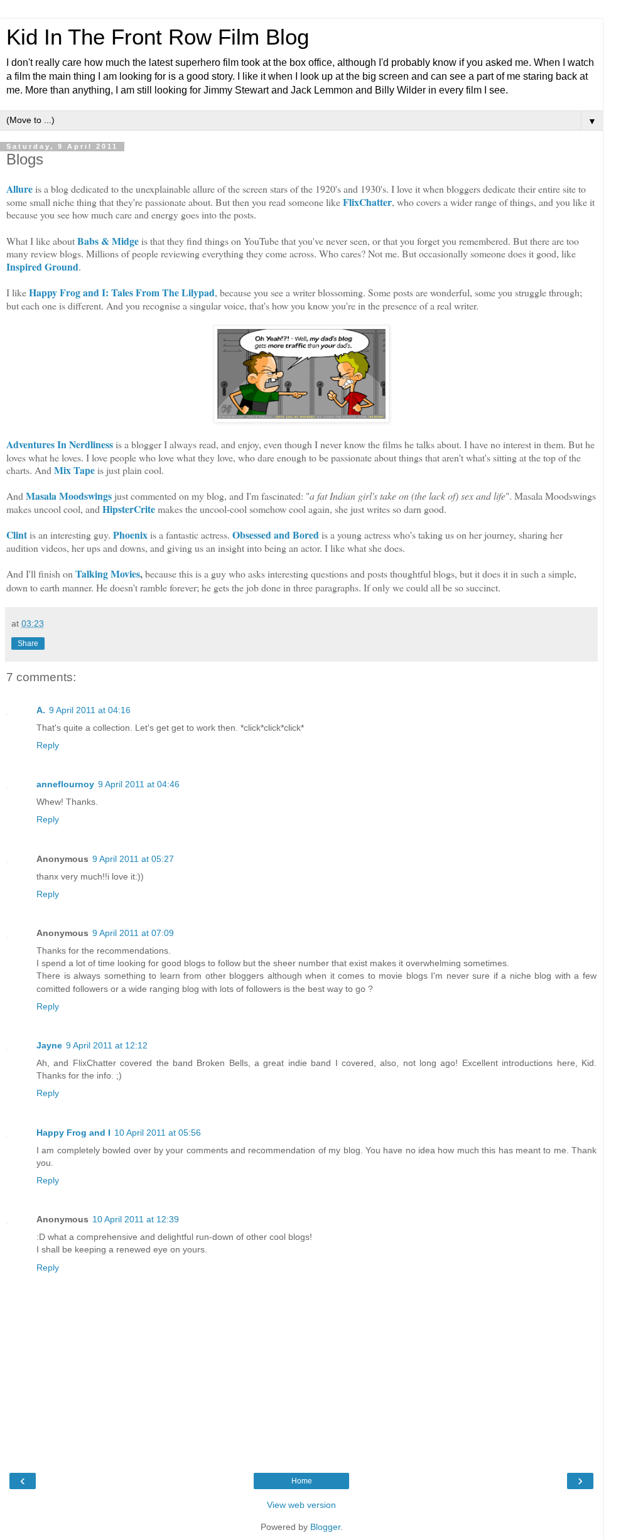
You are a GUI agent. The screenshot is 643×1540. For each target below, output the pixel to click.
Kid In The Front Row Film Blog (157, 37)
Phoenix (130, 534)
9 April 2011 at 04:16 (90, 710)
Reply (47, 745)
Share (28, 643)
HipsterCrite (128, 509)
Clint (16, 534)
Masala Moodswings (69, 495)
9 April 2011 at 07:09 (133, 933)
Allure (19, 188)
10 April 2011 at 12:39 (135, 1219)
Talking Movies (107, 573)
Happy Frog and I (73, 1133)
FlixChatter (367, 202)
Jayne (49, 1045)
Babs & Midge (108, 241)
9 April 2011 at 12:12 (107, 1045)
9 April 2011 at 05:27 (133, 859)
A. (40, 710)
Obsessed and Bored (275, 534)
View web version (301, 1505)
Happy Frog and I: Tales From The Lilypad (120, 292)
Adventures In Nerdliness (59, 444)
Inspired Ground (42, 266)
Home (301, 1481)
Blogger (325, 1527)
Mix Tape (74, 470)
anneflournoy (65, 784)
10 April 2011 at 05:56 (157, 1133)
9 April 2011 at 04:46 (139, 784)
